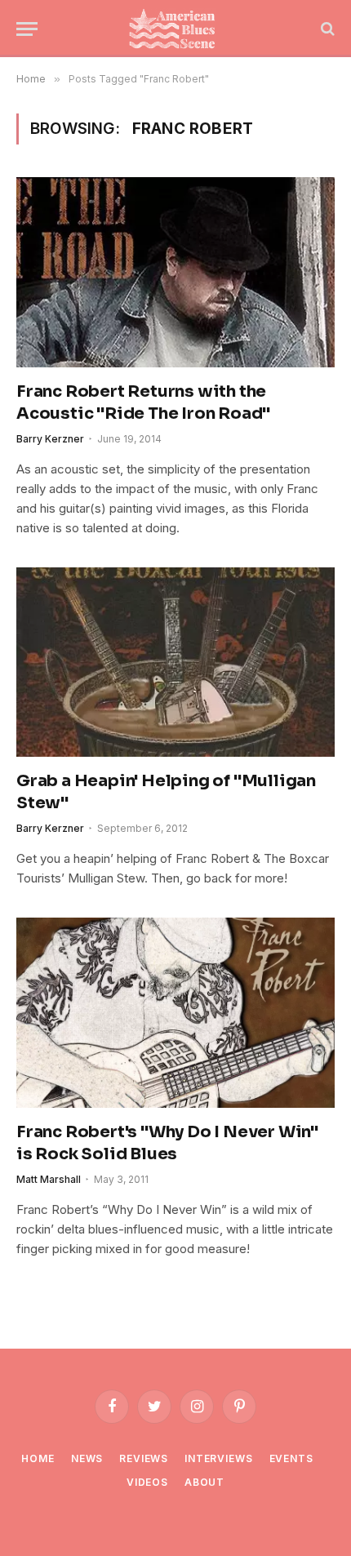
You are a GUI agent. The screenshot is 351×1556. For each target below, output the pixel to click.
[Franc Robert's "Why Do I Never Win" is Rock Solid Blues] (175, 1012)
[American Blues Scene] (175, 28)
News (87, 1458)
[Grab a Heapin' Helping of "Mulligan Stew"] (175, 662)
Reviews (143, 1458)
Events (291, 1458)
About (204, 1482)
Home (37, 1458)
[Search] (326, 29)
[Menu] (27, 29)
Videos (147, 1482)
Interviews (218, 1458)
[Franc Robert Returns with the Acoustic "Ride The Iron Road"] (175, 272)
